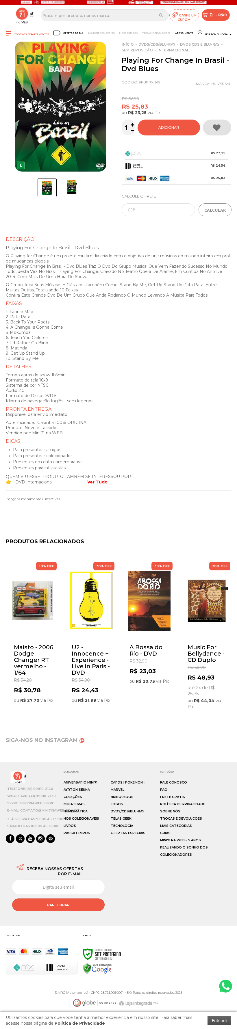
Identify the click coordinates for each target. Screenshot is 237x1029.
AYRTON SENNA (77, 790)
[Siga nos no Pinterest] (50, 839)
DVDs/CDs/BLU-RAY (156, 44)
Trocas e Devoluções (156, 33)
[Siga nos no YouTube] (30, 839)
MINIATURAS (74, 804)
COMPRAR (169, 127)
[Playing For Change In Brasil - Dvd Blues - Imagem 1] (47, 187)
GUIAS (165, 833)
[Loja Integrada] (139, 1003)
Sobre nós (170, 811)
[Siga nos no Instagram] (40, 839)
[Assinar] (58, 904)
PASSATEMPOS (77, 833)
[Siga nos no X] (20, 839)
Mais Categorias (176, 826)
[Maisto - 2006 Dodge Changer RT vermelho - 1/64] (34, 634)
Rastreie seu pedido (101, 33)
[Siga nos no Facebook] (10, 839)
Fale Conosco (173, 782)
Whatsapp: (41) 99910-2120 (31, 796)
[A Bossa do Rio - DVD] (149, 633)
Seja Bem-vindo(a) (216, 34)
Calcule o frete (139, 196)
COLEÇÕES (73, 797)
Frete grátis (172, 797)
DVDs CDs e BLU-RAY (200, 44)
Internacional (173, 50)
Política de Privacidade (182, 804)
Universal (221, 83)
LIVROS (70, 826)
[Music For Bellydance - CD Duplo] (207, 637)
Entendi (219, 1020)
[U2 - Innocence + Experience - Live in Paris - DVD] (91, 634)
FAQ (163, 790)
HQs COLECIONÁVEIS (81, 818)
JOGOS (117, 804)
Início (128, 44)
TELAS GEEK (121, 818)
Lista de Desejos (217, 127)
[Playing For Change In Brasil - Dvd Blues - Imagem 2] (72, 186)
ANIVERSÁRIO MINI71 (80, 782)
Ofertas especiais (128, 833)
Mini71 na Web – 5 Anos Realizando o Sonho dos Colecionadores (184, 847)
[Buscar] (161, 15)
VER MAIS (35, 700)
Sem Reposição (137, 50)
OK (215, 209)
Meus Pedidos (128, 33)
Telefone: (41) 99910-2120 (30, 789)
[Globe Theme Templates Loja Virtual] (94, 1003)
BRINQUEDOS (122, 797)
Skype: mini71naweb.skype (30, 803)
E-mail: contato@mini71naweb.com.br (43, 810)
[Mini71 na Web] (22, 15)
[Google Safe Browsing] (97, 968)
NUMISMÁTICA (76, 811)
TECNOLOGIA (122, 826)
